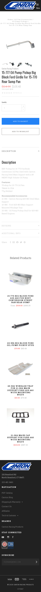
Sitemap (20, 589)
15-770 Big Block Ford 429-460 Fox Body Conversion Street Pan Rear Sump (20, 299)
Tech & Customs (9, 515)
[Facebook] (12, 537)
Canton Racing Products (10, 68)
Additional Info (11, 233)
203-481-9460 (7, 482)
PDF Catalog (7, 493)
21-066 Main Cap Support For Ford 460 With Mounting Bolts (20, 438)
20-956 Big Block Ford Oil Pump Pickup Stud (20, 344)
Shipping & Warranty (11, 502)
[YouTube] (3, 537)
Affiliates (6, 511)
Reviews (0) (17, 93)
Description (9, 151)
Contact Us (7, 506)
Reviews (6, 226)
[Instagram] (8, 537)
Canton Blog (7, 497)
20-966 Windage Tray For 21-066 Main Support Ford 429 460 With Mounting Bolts (20, 390)
